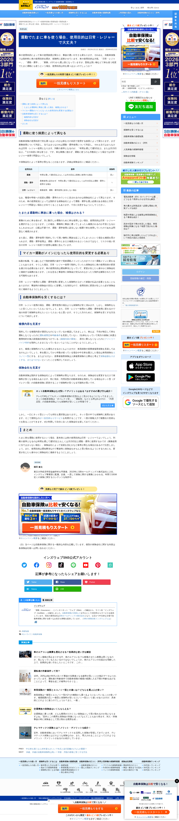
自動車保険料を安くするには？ (35, 114)
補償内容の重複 (68, 339)
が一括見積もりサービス (51, 418)
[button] (140, 314)
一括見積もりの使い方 (54, 13)
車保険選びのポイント (70, 768)
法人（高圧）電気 (91, 792)
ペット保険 (111, 785)
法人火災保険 (78, 792)
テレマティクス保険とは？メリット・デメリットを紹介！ (62, 728)
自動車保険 (45, 785)
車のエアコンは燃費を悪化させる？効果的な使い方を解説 (62, 652)
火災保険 (72, 785)
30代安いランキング (151, 768)
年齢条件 (56, 335)
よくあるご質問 (138, 8)
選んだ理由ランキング (90, 768)
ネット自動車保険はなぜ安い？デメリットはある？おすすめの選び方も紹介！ (74, 391)
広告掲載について (70, 798)
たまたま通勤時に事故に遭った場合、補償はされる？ (46, 107)
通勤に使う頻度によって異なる (35, 104)
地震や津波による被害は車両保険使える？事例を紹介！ (140, 216)
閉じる (51, 99)
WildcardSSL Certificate (141, 320)
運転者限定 (45, 335)
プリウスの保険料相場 (112, 765)
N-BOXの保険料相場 (111, 768)
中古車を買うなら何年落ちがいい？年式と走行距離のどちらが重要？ (56, 749)
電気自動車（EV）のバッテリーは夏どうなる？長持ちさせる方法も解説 (140, 198)
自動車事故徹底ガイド (70, 770)
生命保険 (59, 785)
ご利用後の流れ (124, 13)
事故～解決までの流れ (132, 768)
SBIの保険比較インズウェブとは (96, 619)
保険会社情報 (129, 156)
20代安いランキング (151, 765)
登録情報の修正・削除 (140, 278)
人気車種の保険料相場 (133, 149)
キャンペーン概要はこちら (69, 90)
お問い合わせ (154, 8)
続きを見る (106, 405)
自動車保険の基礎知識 (101, 13)
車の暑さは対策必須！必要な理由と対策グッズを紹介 (140, 207)
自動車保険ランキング (133, 162)
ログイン (140, 272)
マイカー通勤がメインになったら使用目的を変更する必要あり (48, 110)
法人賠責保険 (104, 792)
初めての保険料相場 (49, 768)
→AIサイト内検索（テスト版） (135, 92)
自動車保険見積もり (30, 13)
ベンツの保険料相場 (111, 770)
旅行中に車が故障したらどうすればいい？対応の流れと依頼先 (140, 236)
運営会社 (110, 798)
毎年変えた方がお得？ (50, 765)
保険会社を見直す (31, 120)
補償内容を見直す (31, 117)
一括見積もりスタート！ (148, 812)
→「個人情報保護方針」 (131, 305)
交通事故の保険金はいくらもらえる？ (52, 709)
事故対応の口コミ (130, 765)
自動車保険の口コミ (89, 765)
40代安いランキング (151, 770)
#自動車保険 (37, 634)
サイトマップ (84, 798)
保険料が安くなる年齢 (50, 770)
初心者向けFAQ (67, 772)
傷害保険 (98, 785)
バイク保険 (85, 785)
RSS (157, 331)
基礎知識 (25, 631)
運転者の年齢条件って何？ (47, 671)
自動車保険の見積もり (71, 613)
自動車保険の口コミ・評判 (148, 13)
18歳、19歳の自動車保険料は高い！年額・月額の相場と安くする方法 (56, 752)
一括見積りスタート (142, 344)
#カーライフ (27, 634)
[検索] (155, 82)
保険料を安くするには (78, 13)
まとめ (25, 124)
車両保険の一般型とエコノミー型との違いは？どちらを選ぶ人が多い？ (69, 690)
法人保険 (118, 792)
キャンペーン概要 (29, 538)
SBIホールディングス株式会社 (72, 616)
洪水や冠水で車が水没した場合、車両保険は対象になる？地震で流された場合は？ (140, 226)
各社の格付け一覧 (130, 770)
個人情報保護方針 (97, 798)
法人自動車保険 (65, 792)
